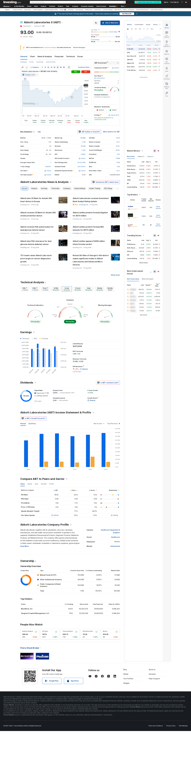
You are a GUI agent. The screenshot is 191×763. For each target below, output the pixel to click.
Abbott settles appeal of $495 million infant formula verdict (89, 242)
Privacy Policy (170, 726)
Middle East (88, 9)
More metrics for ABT (111, 132)
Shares (7, 9)
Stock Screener (101, 6)
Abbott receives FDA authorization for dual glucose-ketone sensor (37, 228)
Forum (80, 56)
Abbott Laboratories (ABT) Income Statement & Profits (55, 412)
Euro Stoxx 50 (131, 56)
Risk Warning (183, 726)
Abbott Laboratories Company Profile (44, 524)
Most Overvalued (147, 279)
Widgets (126, 683)
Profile (31, 62)
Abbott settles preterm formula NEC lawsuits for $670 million (88, 228)
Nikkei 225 (130, 63)
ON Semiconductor (89, 631)
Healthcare (115, 537)
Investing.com (83, 204)
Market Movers (133, 151)
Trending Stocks (134, 235)
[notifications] (182, 2)
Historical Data (50, 62)
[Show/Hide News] (69, 67)
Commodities (139, 24)
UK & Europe (79, 9)
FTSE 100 (130, 49)
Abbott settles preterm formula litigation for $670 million (90, 214)
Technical (70, 56)
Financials (59, 56)
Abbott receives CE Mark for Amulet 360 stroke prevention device (38, 214)
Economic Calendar (87, 6)
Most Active (27, 9)
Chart (32, 56)
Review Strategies (79, 47)
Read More (24, 546)
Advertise (152, 674)
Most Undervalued (133, 279)
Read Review (158, 207)
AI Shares (131, 9)
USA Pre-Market (108, 9)
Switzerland (115, 546)
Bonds (148, 24)
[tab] (25, 289)
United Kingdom (38, 9)
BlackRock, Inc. (27, 609)
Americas (71, 9)
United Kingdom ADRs (51, 9)
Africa (124, 9)
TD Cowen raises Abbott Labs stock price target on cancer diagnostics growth (36, 258)
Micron (105, 631)
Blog (125, 669)
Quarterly (32, 423)
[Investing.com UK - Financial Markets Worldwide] (12, 2)
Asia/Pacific (97, 9)
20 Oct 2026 (81, 162)
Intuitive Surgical (27, 631)
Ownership (39, 62)
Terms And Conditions (155, 726)
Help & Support (154, 679)
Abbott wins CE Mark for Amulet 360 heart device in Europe (36, 199)
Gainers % (141, 156)
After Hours (117, 9)
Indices (129, 24)
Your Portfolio (128, 679)
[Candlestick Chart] (22, 67)
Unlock (56, 515)
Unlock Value (113, 32)
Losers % (150, 156)
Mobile (125, 674)
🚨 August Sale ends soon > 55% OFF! (148, 2)
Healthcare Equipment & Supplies (110, 531)
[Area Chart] (27, 67)
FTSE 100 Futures (132, 70)
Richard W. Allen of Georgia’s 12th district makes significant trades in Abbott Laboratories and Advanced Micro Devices (91, 260)
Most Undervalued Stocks (135, 272)
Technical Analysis (32, 282)
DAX (128, 52)
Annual (23, 423)
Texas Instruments (69, 631)
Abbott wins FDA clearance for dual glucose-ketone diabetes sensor (35, 242)
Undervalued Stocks (157, 9)
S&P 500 (130, 59)
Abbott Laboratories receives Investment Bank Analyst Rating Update (91, 199)
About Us (152, 669)
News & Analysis (45, 56)
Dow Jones (130, 66)
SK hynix (45, 631)
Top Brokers (132, 194)
